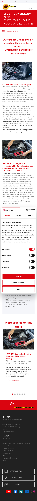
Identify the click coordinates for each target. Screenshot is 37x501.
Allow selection (18, 282)
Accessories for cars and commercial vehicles (17, 422)
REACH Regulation (8, 448)
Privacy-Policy (7, 446)
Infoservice (6, 438)
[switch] (32, 255)
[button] (12, 395)
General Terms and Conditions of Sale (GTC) (17, 443)
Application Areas (8, 432)
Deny (18, 289)
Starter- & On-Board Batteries (12, 419)
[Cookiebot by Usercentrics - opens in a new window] (26, 210)
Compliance (6, 453)
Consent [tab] (7, 215)
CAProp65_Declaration (10, 458)
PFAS (4, 460)
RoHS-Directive (7, 451)
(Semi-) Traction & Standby (11, 424)
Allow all (19, 276)
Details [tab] (18, 215)
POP (3, 456)
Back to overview (13, 31)
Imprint (4, 441)
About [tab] (30, 215)
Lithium (4, 429)
